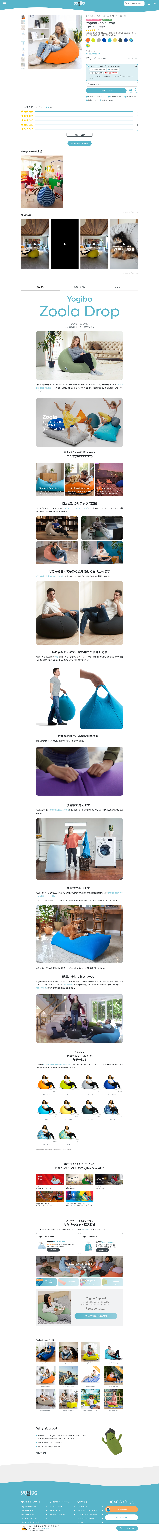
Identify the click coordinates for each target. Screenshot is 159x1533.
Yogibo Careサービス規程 (111, 76)
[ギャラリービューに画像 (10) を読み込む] (23, 65)
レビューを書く (79, 134)
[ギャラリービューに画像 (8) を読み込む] (23, 54)
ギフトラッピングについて (96, 97)
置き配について (131, 97)
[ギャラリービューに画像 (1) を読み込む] (23, 17)
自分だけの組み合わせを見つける (96, 1316)
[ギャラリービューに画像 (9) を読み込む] (23, 59)
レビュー (118, 286)
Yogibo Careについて (108, 100)
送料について (92, 100)
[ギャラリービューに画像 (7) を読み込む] (23, 49)
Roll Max (71, 1282)
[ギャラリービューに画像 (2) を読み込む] (23, 22)
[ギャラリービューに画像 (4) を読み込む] (23, 33)
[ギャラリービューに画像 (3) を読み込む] (23, 27)
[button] (91, 30)
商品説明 (40, 286)
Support (49, 1281)
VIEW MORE (41, 1453)
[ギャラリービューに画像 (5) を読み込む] (23, 38)
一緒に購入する (53, 1250)
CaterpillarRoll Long (91, 1281)
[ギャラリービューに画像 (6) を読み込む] (23, 43)
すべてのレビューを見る (79, 143)
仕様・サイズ (79, 286)
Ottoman (115, 1282)
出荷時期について (115, 97)
